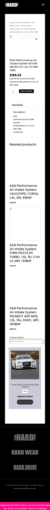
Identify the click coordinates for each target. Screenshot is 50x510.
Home (12, 22)
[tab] (25, 105)
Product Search (17, 337)
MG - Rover (21, 26)
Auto (18, 22)
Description (17, 105)
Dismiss (43, 508)
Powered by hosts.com (25, 488)
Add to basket (26, 91)
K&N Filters (26, 22)
